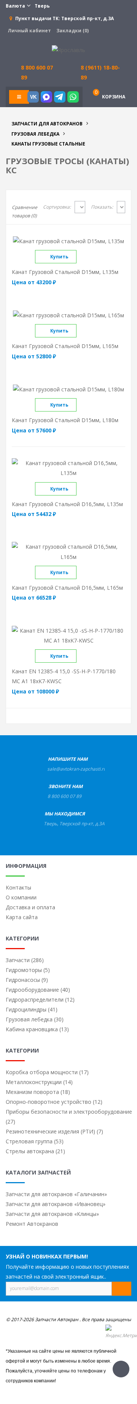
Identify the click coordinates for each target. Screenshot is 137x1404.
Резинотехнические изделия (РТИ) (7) (54, 1131)
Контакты (18, 887)
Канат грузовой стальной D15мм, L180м (65, 420)
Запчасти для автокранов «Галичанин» (56, 1194)
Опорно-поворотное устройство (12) (54, 1101)
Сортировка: (57, 207)
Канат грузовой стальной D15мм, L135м (65, 271)
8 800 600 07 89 (64, 796)
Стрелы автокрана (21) (35, 1151)
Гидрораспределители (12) (40, 999)
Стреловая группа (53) (35, 1141)
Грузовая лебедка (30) (35, 1019)
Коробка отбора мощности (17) (47, 1072)
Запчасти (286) (25, 960)
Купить (59, 256)
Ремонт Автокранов (32, 1223)
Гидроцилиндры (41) (31, 1009)
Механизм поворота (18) (38, 1091)
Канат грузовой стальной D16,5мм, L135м (67, 504)
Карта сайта (22, 917)
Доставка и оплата (30, 907)
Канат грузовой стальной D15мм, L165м (65, 346)
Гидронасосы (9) (27, 979)
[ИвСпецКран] (68, 49)
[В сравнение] (82, 256)
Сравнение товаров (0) (24, 211)
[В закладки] (95, 256)
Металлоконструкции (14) (39, 1082)
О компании (21, 897)
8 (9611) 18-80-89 (100, 72)
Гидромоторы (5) (28, 969)
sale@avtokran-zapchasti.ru (76, 769)
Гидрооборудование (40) (38, 989)
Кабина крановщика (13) (37, 1029)
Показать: (102, 207)
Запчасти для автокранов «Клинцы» (52, 1213)
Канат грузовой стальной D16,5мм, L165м (67, 587)
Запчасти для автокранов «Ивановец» (55, 1204)
